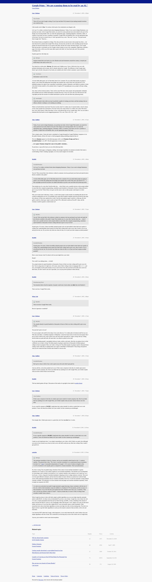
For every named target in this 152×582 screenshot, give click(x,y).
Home (33, 576)
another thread (78, 383)
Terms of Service (55, 576)
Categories (39, 576)
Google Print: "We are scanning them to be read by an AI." (60, 5)
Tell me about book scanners (40, 538)
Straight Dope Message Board (8, 1)
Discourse (40, 579)
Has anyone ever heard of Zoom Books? (43, 563)
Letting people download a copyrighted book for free (47, 550)
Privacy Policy (64, 576)
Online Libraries (36, 544)
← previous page (36, 525)
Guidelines (46, 576)
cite (42, 464)
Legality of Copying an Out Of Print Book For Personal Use (49, 557)
